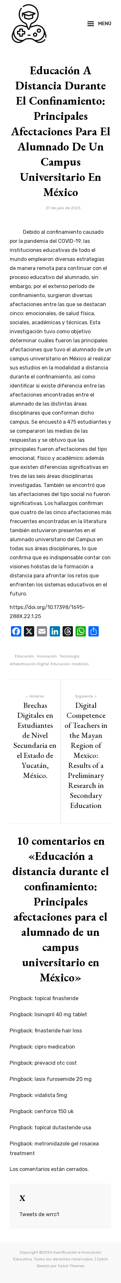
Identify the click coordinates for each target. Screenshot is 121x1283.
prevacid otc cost (56, 1063)
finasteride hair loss (58, 1031)
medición (80, 664)
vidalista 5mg (51, 1095)
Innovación (47, 656)
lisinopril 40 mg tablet (61, 1014)
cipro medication (55, 1047)
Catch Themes (71, 1266)
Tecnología (69, 656)
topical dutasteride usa (63, 1127)
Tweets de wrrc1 (39, 1214)
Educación (24, 656)
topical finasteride (56, 998)
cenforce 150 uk (54, 1111)
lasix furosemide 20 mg (63, 1079)
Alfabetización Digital (29, 664)
